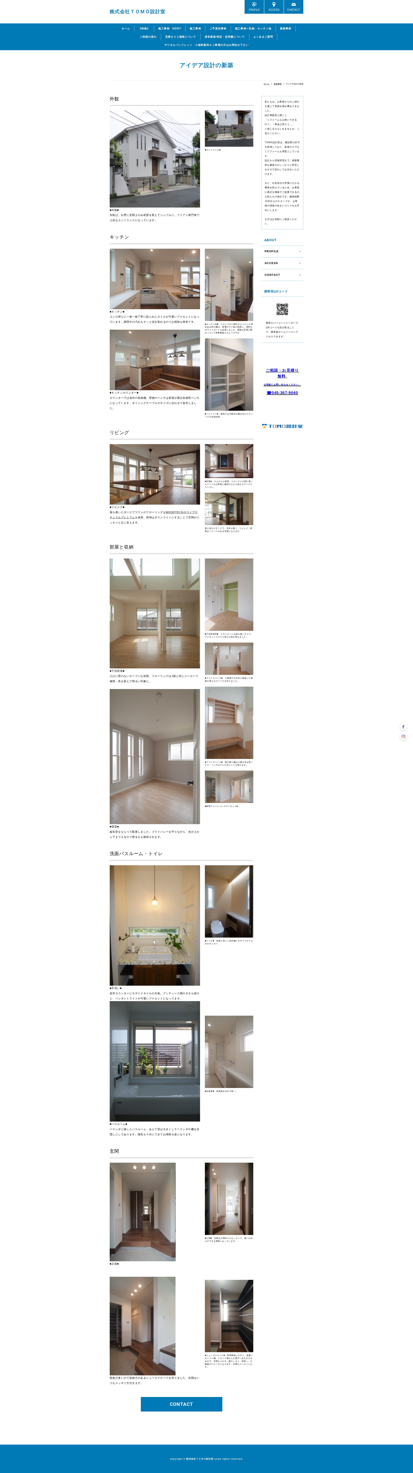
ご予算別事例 (218, 28)
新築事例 (285, 28)
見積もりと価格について (180, 36)
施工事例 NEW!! (169, 28)
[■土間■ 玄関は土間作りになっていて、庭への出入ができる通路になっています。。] (229, 1233)
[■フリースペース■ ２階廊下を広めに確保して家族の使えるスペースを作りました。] (229, 673)
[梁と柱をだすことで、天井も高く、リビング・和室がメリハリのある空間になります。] (229, 523)
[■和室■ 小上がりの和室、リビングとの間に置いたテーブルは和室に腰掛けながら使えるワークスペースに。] (229, 476)
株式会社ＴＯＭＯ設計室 (137, 11)
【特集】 (144, 28)
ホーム (126, 28)
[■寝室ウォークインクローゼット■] (229, 801)
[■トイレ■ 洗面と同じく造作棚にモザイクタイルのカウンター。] (229, 936)
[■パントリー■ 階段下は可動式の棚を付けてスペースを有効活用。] (229, 409)
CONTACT (293, 9)
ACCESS (274, 9)
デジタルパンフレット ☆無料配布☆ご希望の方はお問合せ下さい (206, 45)
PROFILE (254, 9)
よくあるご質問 (263, 36)
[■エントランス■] (229, 145)
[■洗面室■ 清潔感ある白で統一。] (229, 1086)
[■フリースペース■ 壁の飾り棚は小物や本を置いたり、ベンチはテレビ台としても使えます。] (229, 757)
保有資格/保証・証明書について (225, 36)
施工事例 (195, 28)
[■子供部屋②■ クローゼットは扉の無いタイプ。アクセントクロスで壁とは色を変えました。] (229, 629)
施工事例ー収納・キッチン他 (253, 28)
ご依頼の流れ (148, 36)
